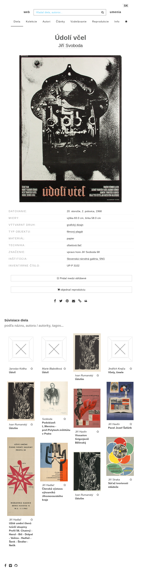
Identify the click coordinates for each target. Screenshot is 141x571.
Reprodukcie (100, 21)
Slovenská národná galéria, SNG (86, 258)
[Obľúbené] (126, 21)
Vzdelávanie (78, 21)
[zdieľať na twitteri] (61, 301)
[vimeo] (11, 565)
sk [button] (126, 5)
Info (117, 21)
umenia (115, 12)
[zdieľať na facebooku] (55, 301)
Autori (46, 21)
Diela (17, 21)
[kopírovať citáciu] (85, 301)
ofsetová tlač (74, 245)
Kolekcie (31, 21)
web (27, 12)
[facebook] (6, 565)
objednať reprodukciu (72, 289)
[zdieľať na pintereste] (67, 301)
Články (60, 21)
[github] (17, 565)
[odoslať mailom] (73, 301)
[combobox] (70, 12)
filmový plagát (75, 231)
